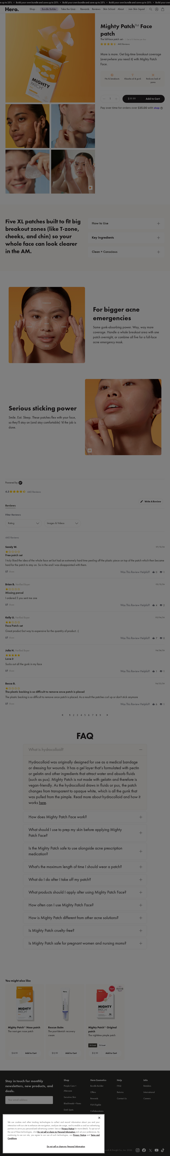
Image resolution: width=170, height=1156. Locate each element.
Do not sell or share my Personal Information (66, 1147)
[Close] (99, 1117)
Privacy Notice (68, 1129)
